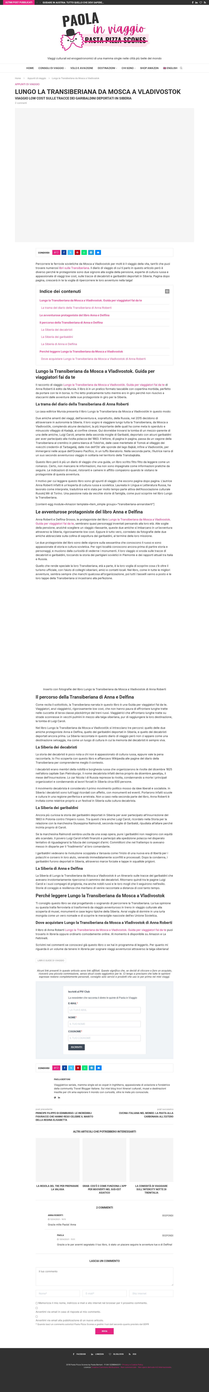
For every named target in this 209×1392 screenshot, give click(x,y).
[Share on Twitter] (70, 252)
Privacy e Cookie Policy (132, 1364)
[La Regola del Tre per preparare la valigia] (58, 1160)
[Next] (40, 2)
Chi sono (128, 68)
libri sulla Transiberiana (74, 268)
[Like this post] (57, 252)
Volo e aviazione (81, 68)
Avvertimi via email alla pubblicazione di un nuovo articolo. (70, 1320)
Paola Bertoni (62, 1079)
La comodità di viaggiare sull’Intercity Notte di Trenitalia (151, 1189)
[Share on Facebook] (64, 252)
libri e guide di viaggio (51, 960)
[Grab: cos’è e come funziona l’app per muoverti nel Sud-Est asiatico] (105, 1160)
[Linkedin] (196, 2)
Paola (60, 1235)
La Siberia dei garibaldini (57, 336)
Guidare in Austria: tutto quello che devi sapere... (73, 2)
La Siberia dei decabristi (56, 329)
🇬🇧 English (170, 68)
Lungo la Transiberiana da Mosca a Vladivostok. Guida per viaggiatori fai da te (91, 300)
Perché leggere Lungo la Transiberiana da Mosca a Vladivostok (81, 351)
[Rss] (205, 2)
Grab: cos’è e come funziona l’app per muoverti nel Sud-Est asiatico (104, 1189)
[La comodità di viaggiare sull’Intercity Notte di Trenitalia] (151, 1160)
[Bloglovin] (201, 2)
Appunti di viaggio (37, 78)
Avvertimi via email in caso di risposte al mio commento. (68, 1311)
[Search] (181, 68)
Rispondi (167, 1215)
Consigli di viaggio (51, 68)
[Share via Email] (98, 252)
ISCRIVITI (76, 1047)
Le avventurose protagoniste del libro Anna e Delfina (74, 315)
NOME (72, 1017)
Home (30, 68)
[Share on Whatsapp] (84, 252)
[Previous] (37, 2)
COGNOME (74, 1031)
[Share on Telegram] (91, 252)
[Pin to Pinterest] (77, 252)
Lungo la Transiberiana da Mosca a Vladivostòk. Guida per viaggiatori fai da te (114, 384)
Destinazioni (106, 68)
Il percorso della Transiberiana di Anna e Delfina (71, 322)
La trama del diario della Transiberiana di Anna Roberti (76, 307)
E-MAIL (72, 1003)
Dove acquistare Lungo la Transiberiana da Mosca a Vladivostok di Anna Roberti (93, 358)
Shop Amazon (149, 68)
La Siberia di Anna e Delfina (59, 344)
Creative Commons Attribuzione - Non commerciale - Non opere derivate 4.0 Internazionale (131, 1367)
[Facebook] (192, 2)
